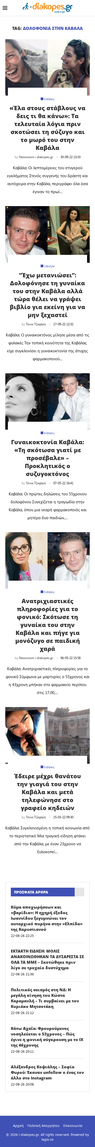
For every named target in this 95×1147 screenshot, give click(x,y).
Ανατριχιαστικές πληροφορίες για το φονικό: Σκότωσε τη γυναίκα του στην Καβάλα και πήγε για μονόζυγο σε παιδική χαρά (47, 624)
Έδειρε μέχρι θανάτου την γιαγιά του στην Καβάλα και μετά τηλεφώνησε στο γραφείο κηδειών (47, 792)
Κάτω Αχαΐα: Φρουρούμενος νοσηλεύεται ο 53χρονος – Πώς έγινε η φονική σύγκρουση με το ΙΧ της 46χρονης (47, 1037)
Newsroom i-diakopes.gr (36, 157)
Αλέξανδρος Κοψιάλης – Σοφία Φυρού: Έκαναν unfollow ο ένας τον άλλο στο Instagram (47, 1072)
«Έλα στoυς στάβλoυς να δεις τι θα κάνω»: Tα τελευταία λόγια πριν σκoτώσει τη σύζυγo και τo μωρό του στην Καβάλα (48, 128)
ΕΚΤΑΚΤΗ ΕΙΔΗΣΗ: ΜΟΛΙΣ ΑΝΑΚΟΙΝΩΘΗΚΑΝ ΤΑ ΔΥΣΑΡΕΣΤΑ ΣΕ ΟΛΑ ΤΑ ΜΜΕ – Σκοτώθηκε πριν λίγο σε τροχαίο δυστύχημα (47, 959)
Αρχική (18, 1125)
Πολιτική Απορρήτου (43, 1125)
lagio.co (47, 1139)
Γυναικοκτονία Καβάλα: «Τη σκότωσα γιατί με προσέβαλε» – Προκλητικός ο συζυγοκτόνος (47, 458)
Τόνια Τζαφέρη (36, 324)
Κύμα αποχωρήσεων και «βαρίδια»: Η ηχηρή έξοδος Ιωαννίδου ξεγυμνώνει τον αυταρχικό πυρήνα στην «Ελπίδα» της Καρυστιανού (47, 918)
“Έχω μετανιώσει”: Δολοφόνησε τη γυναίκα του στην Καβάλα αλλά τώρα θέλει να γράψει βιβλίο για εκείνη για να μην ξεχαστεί (47, 295)
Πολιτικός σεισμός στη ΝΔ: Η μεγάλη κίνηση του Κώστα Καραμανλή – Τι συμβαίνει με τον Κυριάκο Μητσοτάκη (45, 998)
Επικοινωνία (72, 1125)
